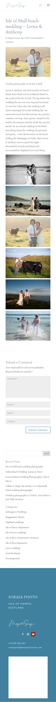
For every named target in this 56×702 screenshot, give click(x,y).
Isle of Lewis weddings (16, 532)
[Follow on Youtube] (33, 634)
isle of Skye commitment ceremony (22, 537)
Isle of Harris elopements (17, 527)
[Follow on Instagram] (28, 634)
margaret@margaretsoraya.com (26, 647)
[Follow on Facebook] (23, 634)
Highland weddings (15, 522)
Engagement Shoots (15, 517)
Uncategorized (13, 558)
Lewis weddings (13, 548)
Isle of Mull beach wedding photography (24, 466)
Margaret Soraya (14, 38)
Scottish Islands (36, 38)
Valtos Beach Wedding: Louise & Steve (24, 471)
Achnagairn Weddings (16, 511)
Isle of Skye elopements (16, 543)
